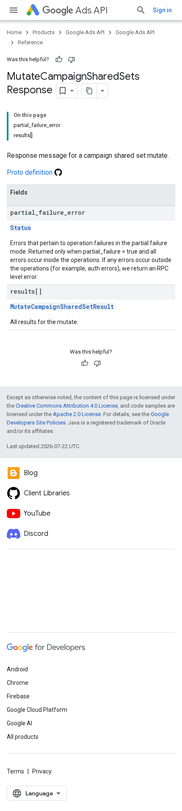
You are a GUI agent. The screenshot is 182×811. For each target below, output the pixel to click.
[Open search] (141, 10)
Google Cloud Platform (37, 709)
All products (23, 736)
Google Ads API (85, 32)
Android (17, 669)
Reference (30, 42)
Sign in (162, 10)
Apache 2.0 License (77, 414)
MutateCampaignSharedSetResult (62, 307)
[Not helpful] (71, 59)
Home (14, 32)
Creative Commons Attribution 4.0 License (67, 406)
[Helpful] (58, 59)
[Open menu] (13, 10)
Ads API (91, 10)
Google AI (19, 723)
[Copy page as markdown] (89, 91)
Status (20, 228)
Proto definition (30, 172)
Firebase (18, 696)
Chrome (17, 682)
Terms (15, 771)
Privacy (42, 771)
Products (44, 32)
